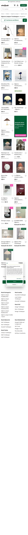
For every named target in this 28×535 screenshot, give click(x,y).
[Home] (6, 5)
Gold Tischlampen (5, 337)
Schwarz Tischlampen (6, 332)
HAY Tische (17, 326)
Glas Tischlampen (5, 324)
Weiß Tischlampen (5, 335)
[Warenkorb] (14, 5)
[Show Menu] (26, 9)
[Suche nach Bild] (22, 9)
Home (2, 14)
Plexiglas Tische (18, 328)
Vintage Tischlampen (20, 311)
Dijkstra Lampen (15, 14)
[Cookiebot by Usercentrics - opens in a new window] (19, 263)
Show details (19, 278)
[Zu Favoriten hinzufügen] (12, 39)
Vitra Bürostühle (18, 331)
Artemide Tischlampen (20, 301)
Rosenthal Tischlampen (20, 295)
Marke (7, 14)
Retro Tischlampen (19, 309)
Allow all (14, 281)
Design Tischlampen (19, 307)
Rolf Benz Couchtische (20, 333)
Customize (14, 284)
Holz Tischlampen (5, 322)
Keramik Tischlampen (6, 327)
